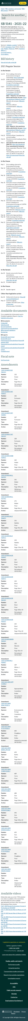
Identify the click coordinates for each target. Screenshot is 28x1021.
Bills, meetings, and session (13, 9)
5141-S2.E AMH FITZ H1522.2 (6, 727)
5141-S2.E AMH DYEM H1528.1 (6, 790)
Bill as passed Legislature (8, 330)
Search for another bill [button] (14, 17)
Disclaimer (17, 1011)
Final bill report (5, 351)
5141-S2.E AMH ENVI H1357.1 (6, 704)
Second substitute (6, 326)
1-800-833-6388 (20, 950)
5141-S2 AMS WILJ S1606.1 (6, 661)
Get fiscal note (5, 360)
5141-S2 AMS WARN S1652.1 (7, 640)
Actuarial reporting (14, 968)
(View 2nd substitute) (18, 144)
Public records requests (14, 990)
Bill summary (4, 10)
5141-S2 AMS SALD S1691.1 (7, 537)
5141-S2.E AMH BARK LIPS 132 (6, 749)
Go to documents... (6, 52)
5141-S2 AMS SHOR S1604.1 (7, 556)
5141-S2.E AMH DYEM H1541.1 (6, 829)
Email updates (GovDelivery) (14, 1000)
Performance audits (14, 964)
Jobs (14, 987)
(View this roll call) (11, 265)
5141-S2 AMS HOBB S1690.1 (7, 456)
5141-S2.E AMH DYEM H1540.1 (6, 809)
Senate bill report (6, 339)
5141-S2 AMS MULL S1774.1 (7, 497)
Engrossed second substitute (9, 328)
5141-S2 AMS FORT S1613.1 (7, 435)
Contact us (14, 997)
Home (2, 9)
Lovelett (14, 45)
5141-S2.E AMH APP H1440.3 (7, 683)
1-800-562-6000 (14, 948)
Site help (14, 994)
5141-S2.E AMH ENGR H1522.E (6, 870)
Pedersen (11, 48)
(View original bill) (19, 77)
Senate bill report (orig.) (8, 337)
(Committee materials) (12, 85)
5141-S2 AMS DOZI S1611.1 (7, 371)
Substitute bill (5, 325)
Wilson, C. (4, 50)
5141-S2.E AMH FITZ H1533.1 (6, 850)
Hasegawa (8, 47)
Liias (2, 48)
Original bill (4, 323)
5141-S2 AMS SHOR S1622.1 (7, 620)
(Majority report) (20, 99)
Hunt (13, 47)
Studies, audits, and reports (14, 961)
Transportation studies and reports (14, 971)
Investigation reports (14, 978)
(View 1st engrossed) (12, 155)
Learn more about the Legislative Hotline (14, 954)
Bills (23, 9)
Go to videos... (5, 54)
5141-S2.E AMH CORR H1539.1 (6, 770)
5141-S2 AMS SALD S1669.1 (7, 517)
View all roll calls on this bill (8, 62)
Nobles (6, 48)
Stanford (21, 48)
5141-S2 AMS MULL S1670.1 (7, 476)
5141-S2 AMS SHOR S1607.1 (7, 578)
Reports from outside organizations (14, 975)
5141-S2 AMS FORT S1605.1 (7, 392)
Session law (4, 332)
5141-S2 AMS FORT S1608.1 (7, 414)
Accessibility (14, 983)
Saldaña (9, 45)
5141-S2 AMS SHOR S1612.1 (7, 599)
